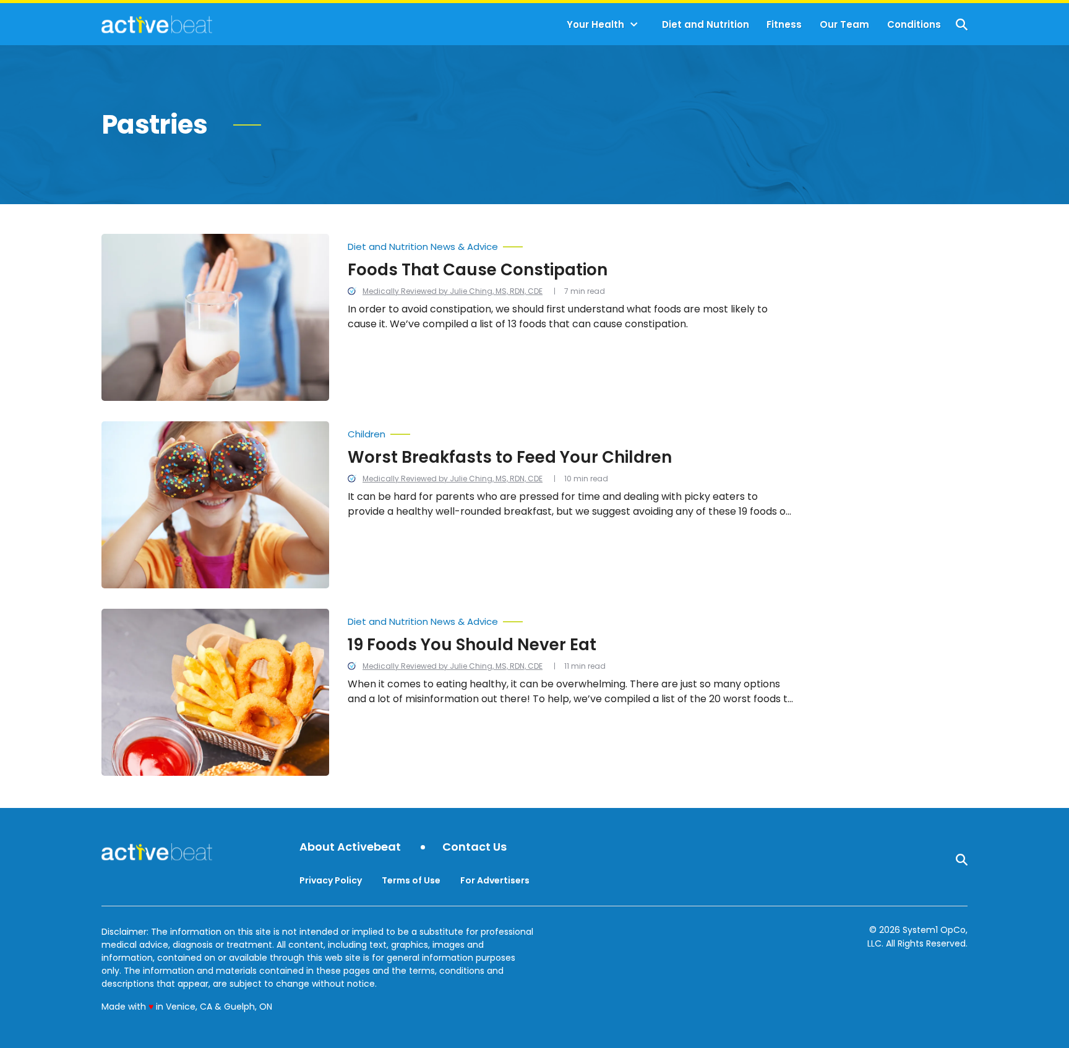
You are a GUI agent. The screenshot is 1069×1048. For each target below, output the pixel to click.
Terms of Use (411, 880)
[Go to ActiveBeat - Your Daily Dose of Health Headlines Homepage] (156, 24)
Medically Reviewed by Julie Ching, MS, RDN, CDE (453, 291)
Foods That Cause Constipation (477, 270)
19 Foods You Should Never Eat (472, 645)
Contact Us (474, 847)
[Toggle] (634, 25)
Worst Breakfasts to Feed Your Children (510, 457)
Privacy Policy (330, 880)
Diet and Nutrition (705, 24)
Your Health (595, 24)
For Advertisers (495, 880)
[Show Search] (962, 24)
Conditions (914, 24)
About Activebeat (350, 847)
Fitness (784, 24)
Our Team (844, 24)
